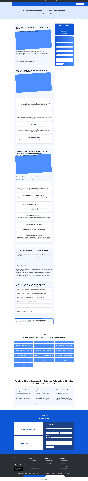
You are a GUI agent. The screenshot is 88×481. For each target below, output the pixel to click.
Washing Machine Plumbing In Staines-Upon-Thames (44, 360)
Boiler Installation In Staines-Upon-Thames (24, 341)
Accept (42, 479)
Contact (34, 473)
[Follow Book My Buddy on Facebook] (15, 464)
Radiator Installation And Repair (35, 468)
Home (34, 13)
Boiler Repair (32, 463)
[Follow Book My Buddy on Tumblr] (70, 0)
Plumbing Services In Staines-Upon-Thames (64, 355)
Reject (46, 479)
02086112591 (24, 275)
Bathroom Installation (49, 463)
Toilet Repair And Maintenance (65, 466)
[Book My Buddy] (18, 459)
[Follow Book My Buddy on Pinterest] (60, 0)
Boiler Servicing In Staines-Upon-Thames (44, 341)
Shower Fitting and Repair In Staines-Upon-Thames (64, 351)
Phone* (57, 44)
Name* (57, 40)
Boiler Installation (33, 460)
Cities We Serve (54, 473)
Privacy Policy (39, 473)
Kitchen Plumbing (63, 463)
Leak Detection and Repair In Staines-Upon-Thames (24, 365)
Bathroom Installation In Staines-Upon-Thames (23, 355)
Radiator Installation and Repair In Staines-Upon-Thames (64, 346)
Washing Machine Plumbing (65, 465)
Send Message (59, 63)
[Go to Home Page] (8, 4)
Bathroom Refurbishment (49, 460)
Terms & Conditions (46, 473)
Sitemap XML (60, 473)
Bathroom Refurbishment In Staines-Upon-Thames (44, 351)
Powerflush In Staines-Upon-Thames (44, 346)
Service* (47, 435)
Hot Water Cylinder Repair (34, 469)
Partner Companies (67, 473)
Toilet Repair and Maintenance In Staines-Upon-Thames (64, 360)
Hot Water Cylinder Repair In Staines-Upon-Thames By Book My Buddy (24, 351)
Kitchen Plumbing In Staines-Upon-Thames (24, 359)
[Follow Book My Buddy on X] (55, 0)
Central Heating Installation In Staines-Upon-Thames (24, 346)
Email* (57, 48)
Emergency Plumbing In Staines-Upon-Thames (44, 355)
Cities (37, 13)
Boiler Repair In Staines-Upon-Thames (64, 341)
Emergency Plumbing (64, 460)
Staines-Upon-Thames (42, 13)
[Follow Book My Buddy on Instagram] (49, 0)
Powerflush (32, 466)
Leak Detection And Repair (65, 468)
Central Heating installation (34, 465)
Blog (30, 473)
